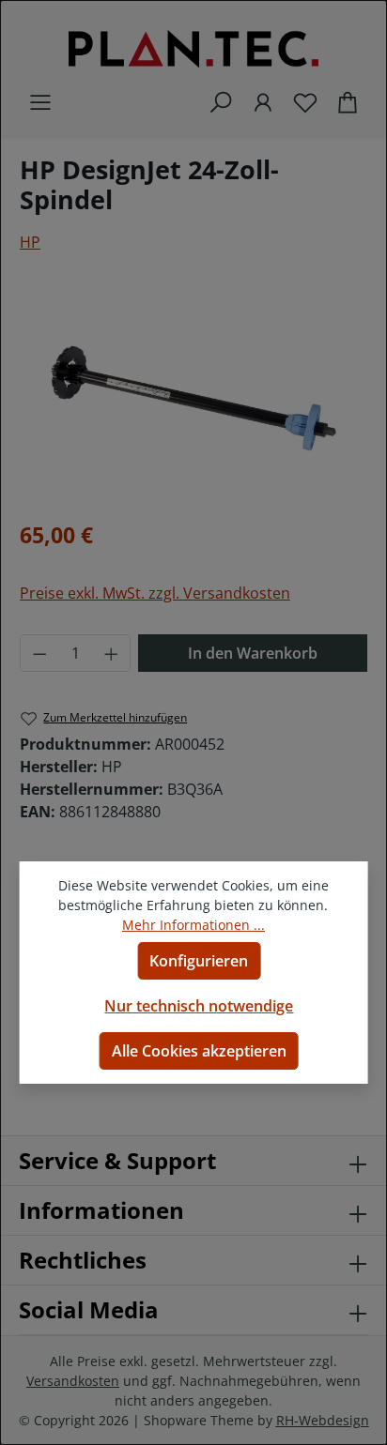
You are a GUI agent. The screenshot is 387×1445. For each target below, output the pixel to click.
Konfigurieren (198, 961)
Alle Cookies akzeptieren (199, 1051)
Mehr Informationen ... (193, 925)
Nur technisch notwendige (198, 1006)
